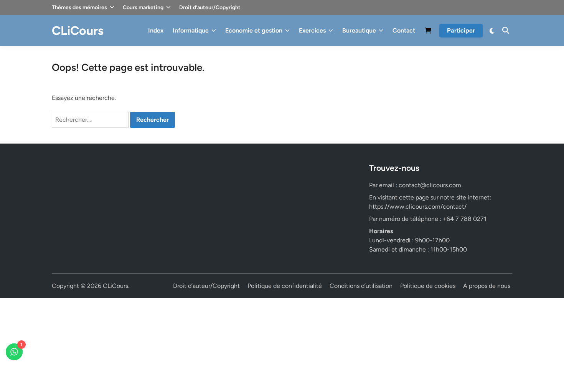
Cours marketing (143, 7)
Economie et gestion (253, 30)
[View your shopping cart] (428, 32)
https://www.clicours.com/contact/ (418, 206)
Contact (403, 30)
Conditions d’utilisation (361, 285)
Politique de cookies (427, 285)
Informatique (191, 30)
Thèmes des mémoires (79, 7)
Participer (461, 30)
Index (155, 30)
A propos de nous (486, 285)
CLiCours (78, 30)
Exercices (312, 30)
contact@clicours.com (430, 185)
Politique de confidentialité (284, 285)
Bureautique (359, 30)
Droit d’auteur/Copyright (210, 7)
